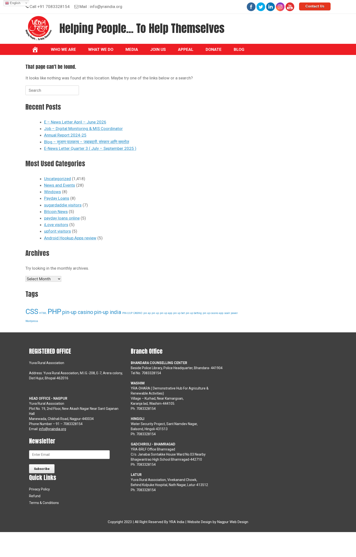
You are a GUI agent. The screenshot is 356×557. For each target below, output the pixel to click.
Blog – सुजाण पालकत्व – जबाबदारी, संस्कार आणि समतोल (86, 141)
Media (131, 49)
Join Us (158, 49)
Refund (34, 496)
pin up (155, 313)
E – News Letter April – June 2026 (75, 122)
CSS (31, 311)
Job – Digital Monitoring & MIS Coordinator (83, 128)
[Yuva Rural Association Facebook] (251, 6)
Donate (214, 49)
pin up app (166, 313)
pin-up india (107, 312)
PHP (54, 311)
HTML (43, 313)
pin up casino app (213, 313)
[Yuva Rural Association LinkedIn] (270, 6)
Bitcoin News (56, 211)
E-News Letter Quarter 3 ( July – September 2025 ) (90, 148)
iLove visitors (56, 224)
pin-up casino (77, 312)
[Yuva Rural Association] (38, 28)
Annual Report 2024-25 (65, 135)
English (14, 3)
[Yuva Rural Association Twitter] (260, 6)
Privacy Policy (39, 489)
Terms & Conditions (44, 503)
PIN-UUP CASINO (132, 313)
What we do (100, 49)
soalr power (231, 313)
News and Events (59, 185)
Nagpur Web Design (232, 522)
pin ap (147, 313)
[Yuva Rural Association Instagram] (280, 6)
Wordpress (31, 321)
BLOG (239, 49)
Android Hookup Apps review (70, 238)
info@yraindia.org (106, 6)
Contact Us (314, 6)
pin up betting (194, 313)
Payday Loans (56, 198)
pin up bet (179, 313)
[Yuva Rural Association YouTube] (290, 6)
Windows (52, 191)
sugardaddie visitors (63, 205)
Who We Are (63, 49)
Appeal (185, 49)
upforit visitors (57, 231)
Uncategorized (57, 178)
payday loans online (62, 218)
